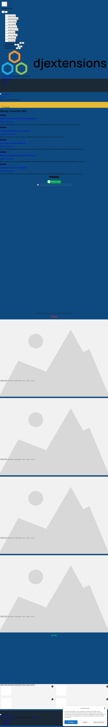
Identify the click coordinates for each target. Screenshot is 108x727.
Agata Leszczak (10, 134)
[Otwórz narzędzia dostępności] (4, 4)
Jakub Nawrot (10, 121)
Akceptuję (71, 722)
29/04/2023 (3, 121)
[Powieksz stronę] (23, 43)
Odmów (85, 722)
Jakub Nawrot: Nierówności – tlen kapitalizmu (13, 167)
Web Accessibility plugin (9, 76)
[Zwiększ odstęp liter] (19, 48)
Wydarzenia (6, 107)
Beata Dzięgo (10, 158)
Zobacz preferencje (99, 722)
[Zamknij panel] (6, 12)
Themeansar (35, 717)
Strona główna (7, 79)
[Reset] (3, 12)
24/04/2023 (3, 134)
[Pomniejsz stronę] (20, 43)
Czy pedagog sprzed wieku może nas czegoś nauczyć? (15, 130)
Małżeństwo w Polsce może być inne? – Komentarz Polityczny (17, 155)
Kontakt (5, 84)
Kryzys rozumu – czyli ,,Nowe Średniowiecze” (13, 143)
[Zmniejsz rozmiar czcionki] (15, 45)
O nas (4, 81)
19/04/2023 (3, 158)
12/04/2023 (3, 171)
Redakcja (5, 82)
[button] (104, 708)
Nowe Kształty (2, 97)
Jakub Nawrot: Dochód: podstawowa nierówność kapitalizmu (17, 118)
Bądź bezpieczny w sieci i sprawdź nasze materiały (54, 313)
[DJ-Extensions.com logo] (54, 74)
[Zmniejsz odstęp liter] (17, 48)
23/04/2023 (3, 146)
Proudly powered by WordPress (8, 717)
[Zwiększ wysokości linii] (21, 46)
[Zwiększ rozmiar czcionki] (18, 45)
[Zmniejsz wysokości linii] (19, 46)
